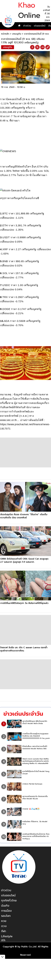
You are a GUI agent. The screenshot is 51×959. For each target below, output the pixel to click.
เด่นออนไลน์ (39, 25)
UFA (3, 940)
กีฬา (3, 931)
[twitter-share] (37, 47)
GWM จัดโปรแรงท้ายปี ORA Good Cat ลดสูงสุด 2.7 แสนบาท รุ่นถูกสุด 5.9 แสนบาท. (24, 560)
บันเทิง (5, 905)
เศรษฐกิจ (16, 34)
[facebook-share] (32, 47)
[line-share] (42, 47)
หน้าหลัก (5, 34)
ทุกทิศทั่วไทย (9, 900)
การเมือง (6, 911)
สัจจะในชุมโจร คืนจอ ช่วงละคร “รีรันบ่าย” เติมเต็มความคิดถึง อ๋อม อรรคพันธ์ (23, 516)
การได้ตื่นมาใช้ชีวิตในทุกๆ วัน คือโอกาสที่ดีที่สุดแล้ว (24, 603)
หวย (3, 921)
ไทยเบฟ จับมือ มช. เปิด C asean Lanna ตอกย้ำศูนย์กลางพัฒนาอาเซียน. (23, 649)
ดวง (4, 926)
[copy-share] (47, 47)
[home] (19, 25)
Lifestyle (6, 936)
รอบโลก (6, 916)
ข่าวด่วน (27, 25)
